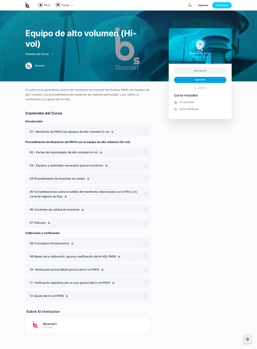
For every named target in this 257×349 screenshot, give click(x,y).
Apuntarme (200, 80)
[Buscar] (189, 5)
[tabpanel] (87, 95)
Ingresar (203, 5)
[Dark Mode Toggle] (247, 339)
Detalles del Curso (37, 54)
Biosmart (50, 324)
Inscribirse (222, 5)
